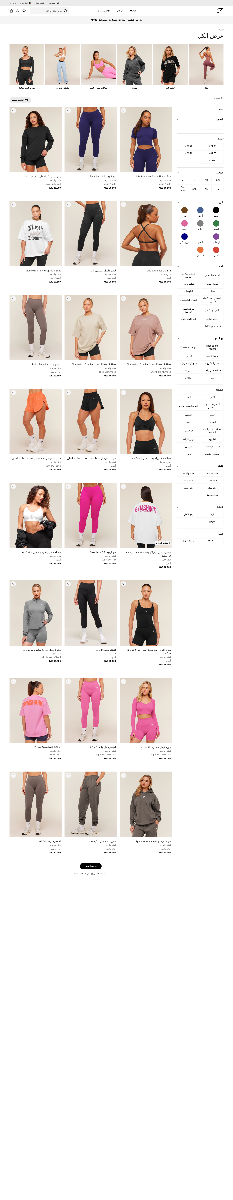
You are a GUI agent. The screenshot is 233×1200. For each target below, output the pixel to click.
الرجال (120, 10)
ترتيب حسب (18, 99)
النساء (133, 10)
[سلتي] (11, 10)
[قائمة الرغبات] (24, 10)
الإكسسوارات (104, 10)
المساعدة (40, 3)
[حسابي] (18, 10)
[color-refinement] (216, 210)
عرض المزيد (91, 866)
